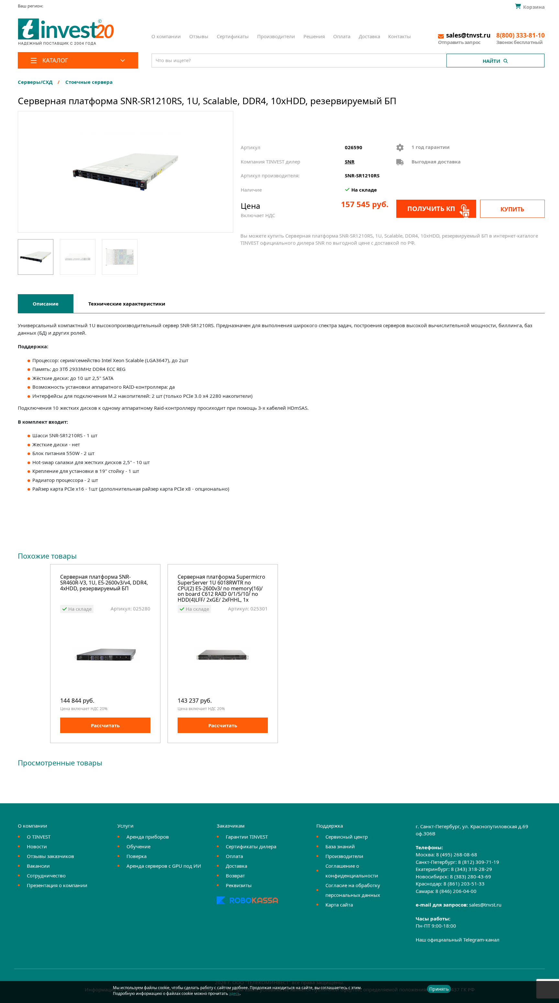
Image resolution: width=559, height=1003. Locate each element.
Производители (276, 36)
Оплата (341, 36)
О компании (166, 36)
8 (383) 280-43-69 (470, 876)
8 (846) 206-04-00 (456, 891)
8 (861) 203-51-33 (464, 883)
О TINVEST (38, 836)
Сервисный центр (346, 836)
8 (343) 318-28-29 (471, 869)
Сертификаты (233, 36)
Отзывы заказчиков (50, 856)
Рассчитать (105, 725)
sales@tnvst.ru (485, 904)
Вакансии (38, 866)
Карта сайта (339, 904)
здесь (234, 993)
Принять (439, 989)
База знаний (340, 846)
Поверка (136, 856)
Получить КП (431, 208)
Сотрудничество (46, 875)
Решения (314, 36)
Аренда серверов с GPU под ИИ (163, 866)
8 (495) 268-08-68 (456, 854)
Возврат (235, 875)
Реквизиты (239, 885)
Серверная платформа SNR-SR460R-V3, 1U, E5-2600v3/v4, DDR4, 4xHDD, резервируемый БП (104, 583)
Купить (512, 209)
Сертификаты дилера (251, 846)
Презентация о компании (57, 885)
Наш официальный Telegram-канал (457, 939)
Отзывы (198, 36)
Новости (37, 846)
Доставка (369, 36)
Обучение (138, 846)
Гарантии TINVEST (247, 836)
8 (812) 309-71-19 (478, 862)
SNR (350, 161)
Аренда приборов (147, 836)
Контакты (399, 36)
